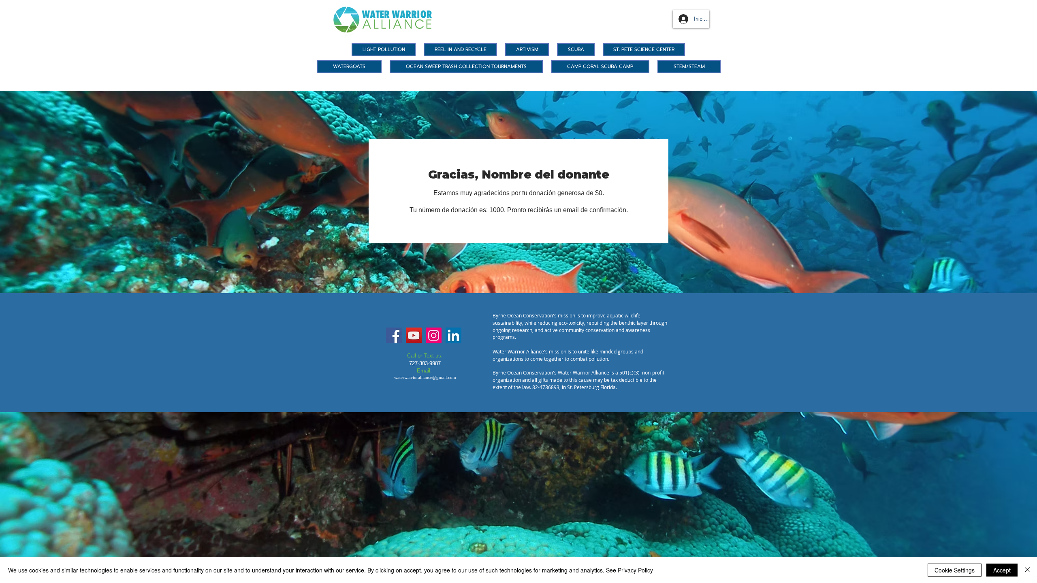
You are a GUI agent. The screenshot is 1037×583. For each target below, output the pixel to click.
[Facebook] (394, 335)
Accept (1002, 570)
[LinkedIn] (453, 335)
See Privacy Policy (629, 570)
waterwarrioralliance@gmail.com (425, 377)
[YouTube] (414, 335)
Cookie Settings (955, 570)
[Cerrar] (1027, 570)
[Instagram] (434, 335)
